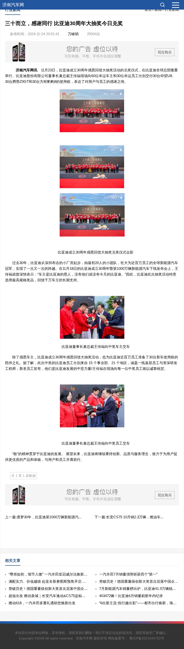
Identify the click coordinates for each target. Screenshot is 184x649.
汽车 (26, 70)
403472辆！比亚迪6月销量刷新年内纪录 (131, 596)
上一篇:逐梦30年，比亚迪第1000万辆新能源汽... (43, 517)
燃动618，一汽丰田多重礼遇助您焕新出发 (42, 603)
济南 (19, 70)
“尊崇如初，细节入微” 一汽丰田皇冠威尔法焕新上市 (48, 574)
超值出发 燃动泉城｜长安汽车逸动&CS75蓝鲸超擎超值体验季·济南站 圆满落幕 (48, 596)
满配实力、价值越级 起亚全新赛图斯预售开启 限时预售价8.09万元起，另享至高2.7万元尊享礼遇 (48, 581)
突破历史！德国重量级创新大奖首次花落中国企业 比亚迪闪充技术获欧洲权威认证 (139, 581)
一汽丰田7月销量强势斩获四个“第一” (128, 574)
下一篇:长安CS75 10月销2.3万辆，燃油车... (128, 517)
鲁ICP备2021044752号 (146, 638)
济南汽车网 (13, 4)
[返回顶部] (174, 579)
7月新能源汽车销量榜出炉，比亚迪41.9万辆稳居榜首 (139, 589)
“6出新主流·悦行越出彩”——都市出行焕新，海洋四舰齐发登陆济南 (139, 603)
